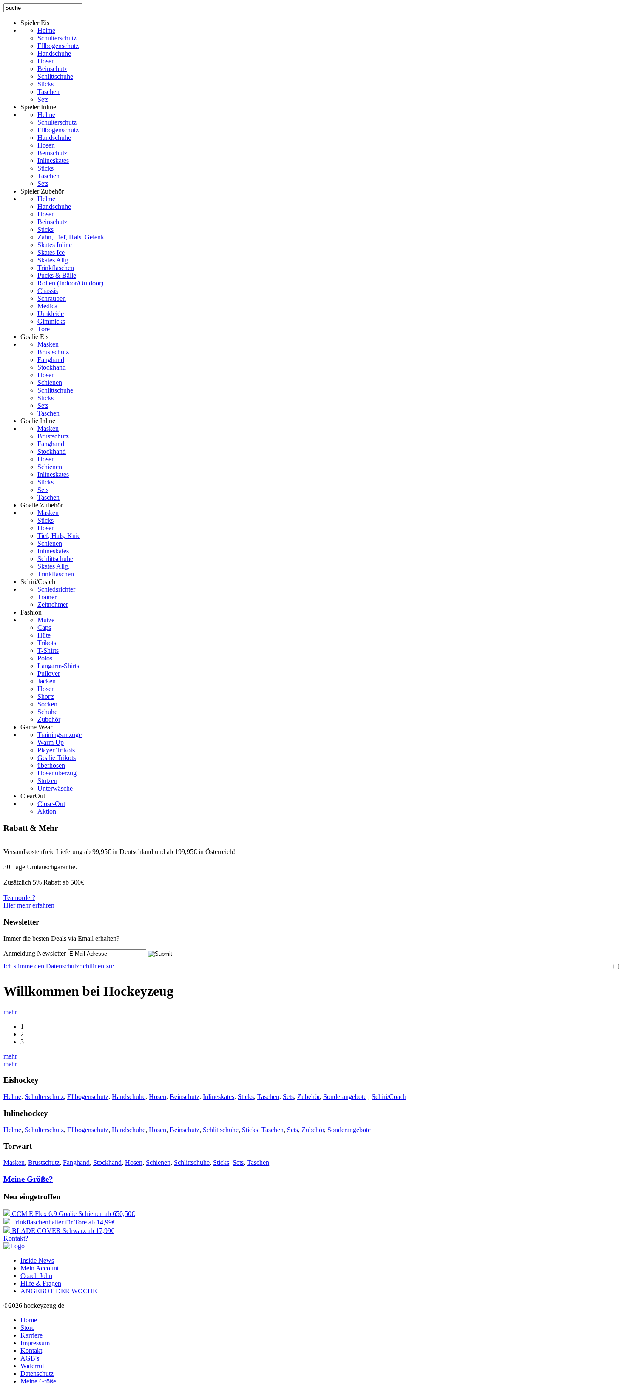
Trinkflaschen (55, 267)
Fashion (31, 612)
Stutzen (47, 780)
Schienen (49, 382)
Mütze (45, 619)
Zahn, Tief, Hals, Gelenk (70, 237)
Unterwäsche (55, 788)
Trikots (46, 642)
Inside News (37, 1260)
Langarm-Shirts (58, 665)
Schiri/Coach (37, 581)
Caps (44, 627)
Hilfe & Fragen (40, 1283)
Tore (43, 329)
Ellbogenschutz (58, 45)
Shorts (45, 696)
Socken (47, 704)
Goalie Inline (37, 420)
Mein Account (39, 1268)
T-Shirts (48, 650)
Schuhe (47, 711)
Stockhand (51, 367)
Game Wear (36, 727)
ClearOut (32, 796)
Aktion (46, 811)
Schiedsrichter (56, 589)
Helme (46, 30)
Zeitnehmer (52, 604)
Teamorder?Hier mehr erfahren (28, 901)
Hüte (44, 635)
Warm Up (50, 742)
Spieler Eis (34, 22)
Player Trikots (56, 750)
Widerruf (32, 1365)
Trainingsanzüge (59, 734)
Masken (48, 344)
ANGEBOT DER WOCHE (58, 1291)
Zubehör (48, 719)
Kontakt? (15, 1238)
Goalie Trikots (56, 757)
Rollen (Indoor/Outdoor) (70, 283)
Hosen (46, 61)
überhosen (51, 765)
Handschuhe (54, 53)
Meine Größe (38, 1381)
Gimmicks (51, 321)
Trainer (47, 597)
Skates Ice (51, 252)
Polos (44, 658)
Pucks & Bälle (56, 275)
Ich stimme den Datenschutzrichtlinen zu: (58, 966)
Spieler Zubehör (42, 191)
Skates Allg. (53, 260)
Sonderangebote (344, 1096)
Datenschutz (37, 1373)
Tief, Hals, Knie (58, 535)
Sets (42, 99)
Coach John (36, 1275)
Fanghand (50, 359)
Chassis (47, 290)
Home (28, 1320)
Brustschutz (53, 352)
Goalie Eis (34, 336)
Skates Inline (54, 244)
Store (27, 1327)
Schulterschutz (57, 38)
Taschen (48, 91)
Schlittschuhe (55, 76)
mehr (10, 1012)
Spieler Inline (38, 107)
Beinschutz (52, 68)
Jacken (46, 681)
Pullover (48, 673)
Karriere (31, 1335)
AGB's (29, 1358)
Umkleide (50, 313)
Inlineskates (53, 160)
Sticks (45, 84)
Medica (47, 306)
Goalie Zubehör (41, 505)
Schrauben (51, 298)
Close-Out (51, 803)
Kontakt (31, 1350)
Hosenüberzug (57, 773)
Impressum (35, 1342)
